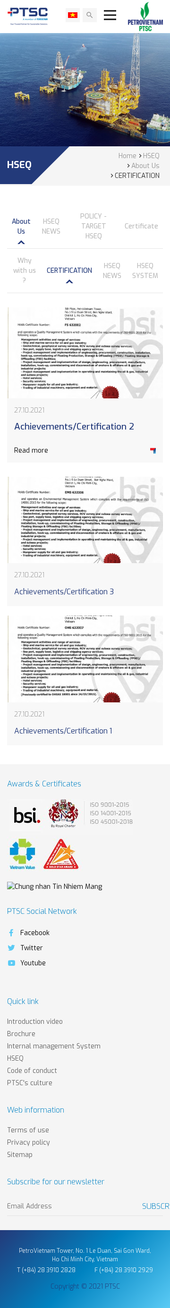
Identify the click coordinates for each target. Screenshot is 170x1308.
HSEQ (15, 1058)
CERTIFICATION (69, 270)
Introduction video (35, 1021)
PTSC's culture (29, 1083)
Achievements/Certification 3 (64, 592)
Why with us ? (24, 270)
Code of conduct (32, 1070)
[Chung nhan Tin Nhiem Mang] (54, 886)
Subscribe (152, 1206)
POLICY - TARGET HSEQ (93, 226)
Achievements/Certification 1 (63, 731)
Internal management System (54, 1046)
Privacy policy (28, 1142)
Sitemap (20, 1154)
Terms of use (28, 1130)
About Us (21, 226)
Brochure (21, 1034)
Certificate (141, 226)
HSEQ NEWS (51, 226)
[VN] (72, 15)
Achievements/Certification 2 (74, 426)
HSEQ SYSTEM (145, 271)
